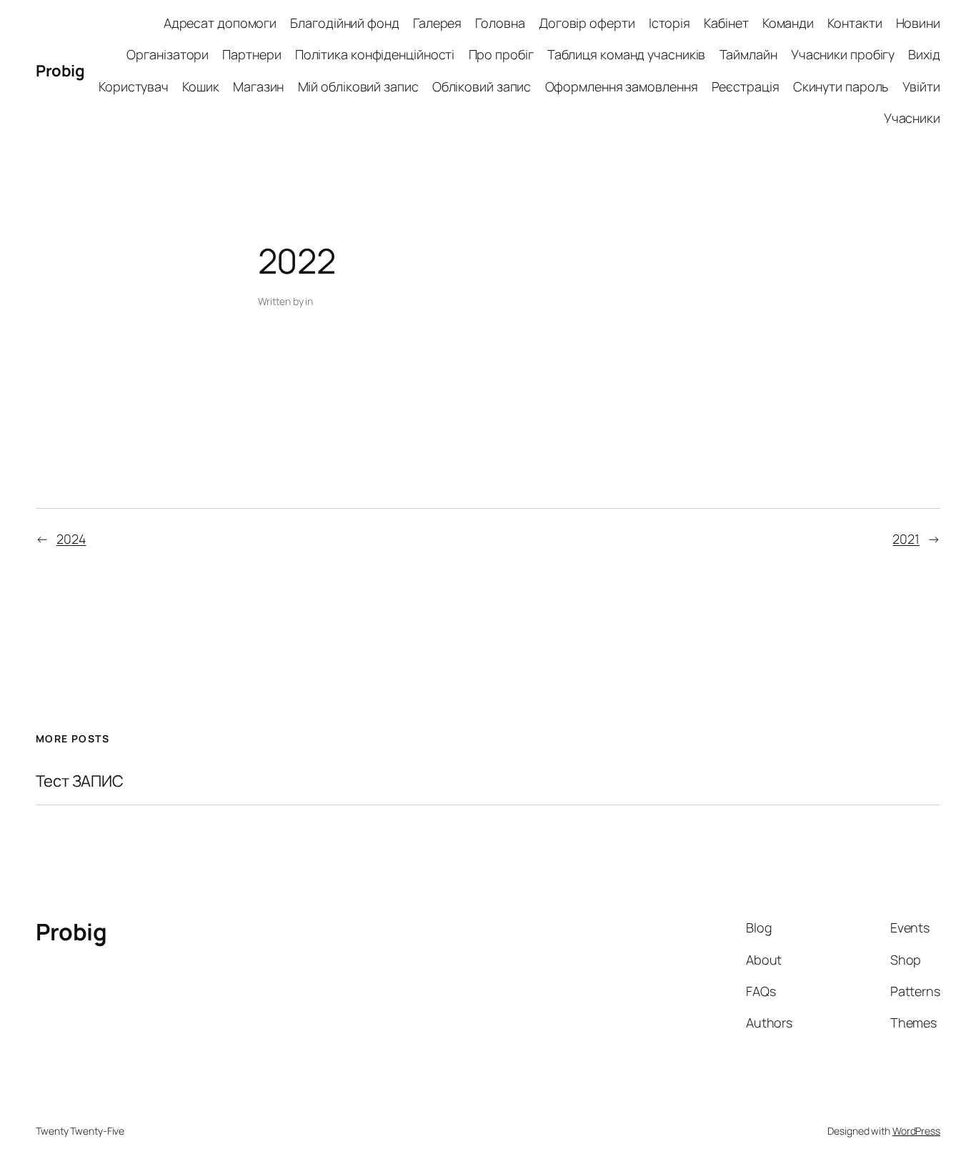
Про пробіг (501, 54)
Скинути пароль (841, 86)
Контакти (854, 22)
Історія (669, 22)
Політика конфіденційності (375, 54)
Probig (60, 70)
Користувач (134, 86)
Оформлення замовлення (621, 86)
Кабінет (726, 22)
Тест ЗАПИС (80, 781)
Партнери (251, 54)
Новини (918, 22)
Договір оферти (587, 22)
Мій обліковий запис (358, 86)
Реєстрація (746, 86)
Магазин (258, 86)
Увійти (921, 86)
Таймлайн (748, 54)
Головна (499, 22)
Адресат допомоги (220, 22)
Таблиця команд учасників (626, 54)
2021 (906, 538)
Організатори (167, 54)
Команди (788, 22)
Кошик (200, 86)
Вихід (924, 54)
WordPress (916, 1131)
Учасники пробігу (843, 54)
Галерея (437, 22)
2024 (71, 538)
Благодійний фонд (344, 22)
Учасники (912, 117)
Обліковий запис (482, 86)
